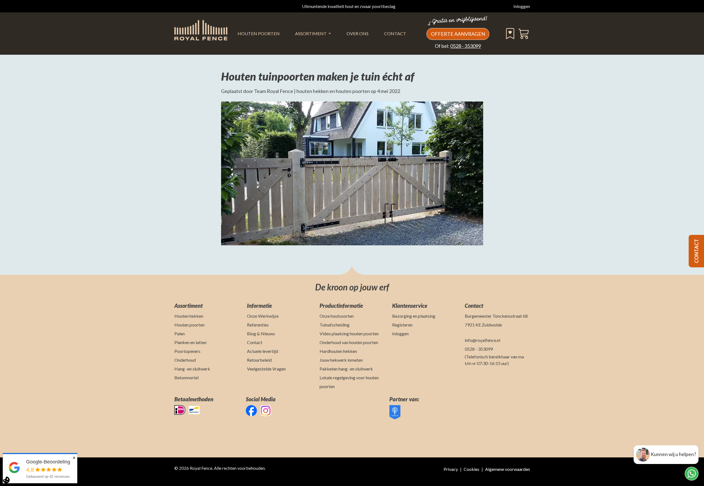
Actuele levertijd (262, 351)
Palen (179, 333)
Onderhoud (185, 360)
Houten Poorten (259, 33)
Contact (395, 33)
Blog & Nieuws (261, 333)
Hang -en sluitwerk (192, 368)
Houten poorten (189, 324)
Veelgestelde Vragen (266, 368)
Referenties (258, 324)
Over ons (357, 33)
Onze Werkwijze (263, 315)
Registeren (402, 324)
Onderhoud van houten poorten (349, 342)
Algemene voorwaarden (507, 469)
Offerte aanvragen (458, 34)
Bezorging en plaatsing (413, 315)
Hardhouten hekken (338, 351)
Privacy (451, 469)
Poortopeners (187, 351)
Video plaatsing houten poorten (349, 333)
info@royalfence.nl (482, 340)
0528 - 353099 (465, 46)
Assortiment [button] (311, 33)
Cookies (471, 469)
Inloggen (521, 6)
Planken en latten (190, 342)
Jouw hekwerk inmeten (341, 360)
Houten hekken (188, 315)
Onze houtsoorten (337, 315)
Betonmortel (186, 377)
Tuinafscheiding (335, 324)
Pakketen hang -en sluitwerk (346, 368)
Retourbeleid (259, 360)
